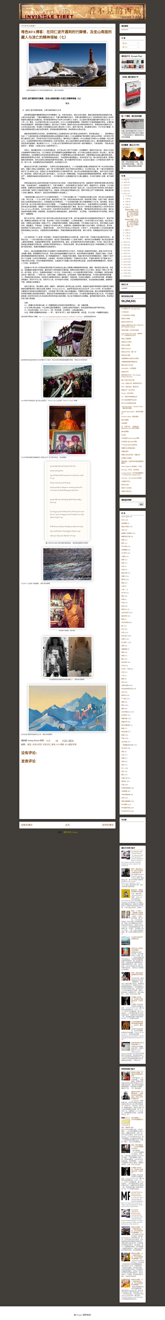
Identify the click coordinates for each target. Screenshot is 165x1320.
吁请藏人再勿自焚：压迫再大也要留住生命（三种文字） (137, 999)
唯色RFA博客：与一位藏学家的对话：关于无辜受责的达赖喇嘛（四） (137, 1256)
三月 (127, 233)
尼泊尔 (123, 666)
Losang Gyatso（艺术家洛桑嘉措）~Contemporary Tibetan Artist (132, 474)
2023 (125, 188)
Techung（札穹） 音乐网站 (130, 470)
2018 (125, 248)
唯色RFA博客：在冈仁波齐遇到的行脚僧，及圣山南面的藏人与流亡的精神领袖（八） (131, 213)
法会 (122, 566)
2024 (125, 185)
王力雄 (123, 698)
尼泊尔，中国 (125, 669)
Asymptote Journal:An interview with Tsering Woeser (136, 1212)
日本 (122, 672)
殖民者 (123, 781)
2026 (125, 179)
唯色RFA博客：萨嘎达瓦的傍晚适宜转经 (137, 1074)
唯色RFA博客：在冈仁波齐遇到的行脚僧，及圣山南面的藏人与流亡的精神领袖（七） (131, 223)
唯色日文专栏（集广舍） (129, 352)
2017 (125, 250)
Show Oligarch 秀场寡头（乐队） (132, 466)
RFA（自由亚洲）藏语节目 (130, 387)
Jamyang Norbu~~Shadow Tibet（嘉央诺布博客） (132, 407)
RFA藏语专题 (70, 744)
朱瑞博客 (124, 423)
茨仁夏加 (124, 546)
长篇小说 (124, 778)
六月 (127, 204)
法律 (122, 570)
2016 (125, 253)
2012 (125, 265)
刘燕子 (123, 639)
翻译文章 (124, 573)
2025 (125, 182)
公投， (123, 589)
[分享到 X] (68, 741)
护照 (122, 599)
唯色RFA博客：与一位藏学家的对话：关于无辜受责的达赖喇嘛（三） (137, 1229)
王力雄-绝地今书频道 (128, 315)
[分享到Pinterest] (72, 741)
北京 (122, 530)
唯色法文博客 (125, 345)
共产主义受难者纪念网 (128, 403)
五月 (127, 207)
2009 (125, 273)
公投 (122, 586)
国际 (122, 596)
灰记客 (123, 435)
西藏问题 (124, 718)
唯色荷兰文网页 (126, 342)
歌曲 (122, 583)
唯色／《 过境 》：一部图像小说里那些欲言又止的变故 (137, 912)
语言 (122, 771)
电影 (122, 563)
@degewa (124, 29)
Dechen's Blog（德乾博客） (130, 416)
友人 (122, 768)
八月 (127, 199)
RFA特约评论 (125, 811)
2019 (125, 245)
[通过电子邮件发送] (63, 741)
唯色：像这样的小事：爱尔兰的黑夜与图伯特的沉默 (137, 870)
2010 (125, 270)
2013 (125, 262)
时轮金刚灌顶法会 (127, 689)
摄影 (122, 679)
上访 (122, 675)
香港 (122, 728)
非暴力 (123, 576)
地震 (122, 560)
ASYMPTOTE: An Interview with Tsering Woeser (137, 1194)
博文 (125, 43)
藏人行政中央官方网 (127, 380)
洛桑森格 (124, 649)
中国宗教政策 (125, 795)
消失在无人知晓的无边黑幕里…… (137, 949)
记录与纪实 (37, 744)
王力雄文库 (125, 312)
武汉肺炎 (124, 715)
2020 (125, 242)
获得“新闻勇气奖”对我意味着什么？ (137, 1043)
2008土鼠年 (125, 517)
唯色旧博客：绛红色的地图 (130, 330)
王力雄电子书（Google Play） (131, 309)
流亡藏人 (124, 642)
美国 (122, 655)
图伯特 (123, 695)
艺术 (122, 755)
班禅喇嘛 (124, 523)
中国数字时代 (125, 481)
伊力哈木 (124, 748)
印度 (122, 761)
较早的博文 (108, 825)
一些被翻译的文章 (127, 745)
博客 (122, 540)
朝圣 (29, 744)
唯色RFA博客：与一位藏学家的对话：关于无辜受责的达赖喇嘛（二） (137, 1282)
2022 (125, 191)
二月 (127, 236)
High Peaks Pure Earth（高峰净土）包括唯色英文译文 (131, 334)
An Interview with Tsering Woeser (136, 852)
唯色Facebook (126, 349)
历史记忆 (47, 744)
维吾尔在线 (125, 485)
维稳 (122, 709)
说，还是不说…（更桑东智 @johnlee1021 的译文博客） (130, 427)
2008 (125, 276)
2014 (125, 259)
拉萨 (122, 632)
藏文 (122, 775)
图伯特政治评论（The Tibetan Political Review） (131, 376)
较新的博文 (27, 825)
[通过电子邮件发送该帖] (56, 740)
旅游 (122, 646)
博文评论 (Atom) (70, 832)
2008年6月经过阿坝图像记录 (137, 938)
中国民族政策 (125, 788)
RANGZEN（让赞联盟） (129, 368)
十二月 (127, 196)
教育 (122, 619)
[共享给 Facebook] (70, 741)
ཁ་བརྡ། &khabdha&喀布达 (129, 445)
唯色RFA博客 (125, 319)
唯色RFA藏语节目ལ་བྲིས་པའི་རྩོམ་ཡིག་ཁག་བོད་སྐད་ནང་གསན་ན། (132, 326)
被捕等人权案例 (126, 533)
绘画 (122, 606)
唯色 (53, 744)
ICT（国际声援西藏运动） (129, 397)
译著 (122, 758)
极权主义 (124, 609)
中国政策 (124, 791)
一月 (127, 238)
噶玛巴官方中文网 (127, 365)
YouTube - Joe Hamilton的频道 (131, 478)
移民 (122, 752)
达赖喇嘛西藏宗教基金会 (129, 362)
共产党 (123, 593)
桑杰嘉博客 (125, 431)
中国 (122, 785)
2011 (125, 267)
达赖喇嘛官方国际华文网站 (130, 358)
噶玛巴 (123, 579)
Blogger (79, 1315)
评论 (125, 47)
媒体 (122, 652)
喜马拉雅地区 (125, 725)
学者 (122, 738)
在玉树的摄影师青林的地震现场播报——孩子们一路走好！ (137, 1024)
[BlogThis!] (65, 741)
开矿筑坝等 (125, 622)
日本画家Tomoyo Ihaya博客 (130, 438)
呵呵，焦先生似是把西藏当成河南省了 (137, 974)
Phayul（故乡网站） (128, 393)
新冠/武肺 (124, 732)
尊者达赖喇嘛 (125, 801)
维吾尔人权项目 (126, 488)
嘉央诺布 (124, 616)
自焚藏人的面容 (126, 458)
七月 (127, 202)
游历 (122, 765)
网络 (122, 702)
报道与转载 (125, 527)
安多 (122, 520)
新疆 (122, 735)
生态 (122, 682)
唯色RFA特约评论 (127, 322)
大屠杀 (123, 556)
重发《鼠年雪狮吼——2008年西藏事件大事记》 (137, 1146)
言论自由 (124, 742)
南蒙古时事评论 (126, 491)
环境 (122, 603)
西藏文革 (124, 722)
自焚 (122, 798)
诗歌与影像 (125, 685)
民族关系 (124, 662)
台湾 (122, 692)
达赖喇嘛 (124, 550)
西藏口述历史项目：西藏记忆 (130, 455)
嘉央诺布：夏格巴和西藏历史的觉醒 (137, 891)
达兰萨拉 (124, 553)
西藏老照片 (125, 451)
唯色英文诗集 (125, 355)
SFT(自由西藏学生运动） (129, 400)
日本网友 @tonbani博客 (129, 441)
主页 (67, 825)
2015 (125, 256)
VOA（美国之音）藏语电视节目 (131, 383)
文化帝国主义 (125, 712)
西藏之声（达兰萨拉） (128, 390)
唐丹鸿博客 (125, 420)
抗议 (122, 629)
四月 (127, 230)
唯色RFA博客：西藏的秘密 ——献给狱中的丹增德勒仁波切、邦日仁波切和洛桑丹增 (137, 1095)
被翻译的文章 (125, 536)
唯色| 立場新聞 (126, 339)
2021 (125, 193)
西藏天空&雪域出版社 (128, 448)
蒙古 (122, 659)
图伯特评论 (125, 372)
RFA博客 (60, 744)
